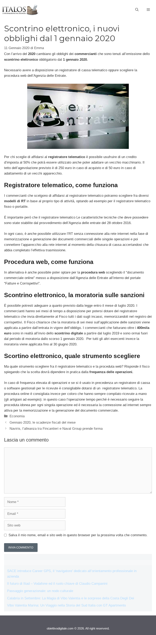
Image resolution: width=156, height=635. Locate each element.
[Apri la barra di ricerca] (137, 10)
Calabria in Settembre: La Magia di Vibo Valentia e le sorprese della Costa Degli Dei (70, 598)
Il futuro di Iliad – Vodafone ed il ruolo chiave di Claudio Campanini (57, 584)
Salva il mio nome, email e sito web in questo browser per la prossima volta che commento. (78, 535)
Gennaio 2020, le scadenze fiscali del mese (43, 422)
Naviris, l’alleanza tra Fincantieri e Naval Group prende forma (56, 429)
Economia (17, 416)
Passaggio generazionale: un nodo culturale (40, 591)
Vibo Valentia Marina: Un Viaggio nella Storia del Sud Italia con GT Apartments (66, 605)
